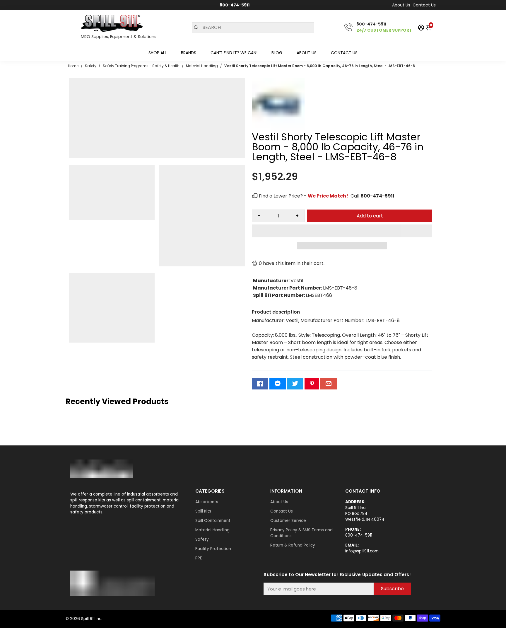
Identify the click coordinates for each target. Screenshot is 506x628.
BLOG (276, 53)
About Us (401, 5)
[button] (342, 230)
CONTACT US (344, 53)
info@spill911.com (362, 551)
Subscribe (392, 588)
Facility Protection (213, 549)
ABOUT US (307, 53)
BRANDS (188, 53)
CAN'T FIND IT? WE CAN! (234, 53)
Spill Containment (212, 520)
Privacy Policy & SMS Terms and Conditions (301, 533)
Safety (202, 539)
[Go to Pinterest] (312, 383)
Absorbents (206, 502)
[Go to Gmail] (328, 383)
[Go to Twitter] (295, 383)
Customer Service (288, 520)
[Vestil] (278, 129)
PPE (198, 558)
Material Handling (212, 530)
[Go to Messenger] (277, 383)
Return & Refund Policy (292, 545)
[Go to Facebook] (260, 383)
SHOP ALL (157, 53)
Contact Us (424, 5)
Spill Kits (203, 511)
